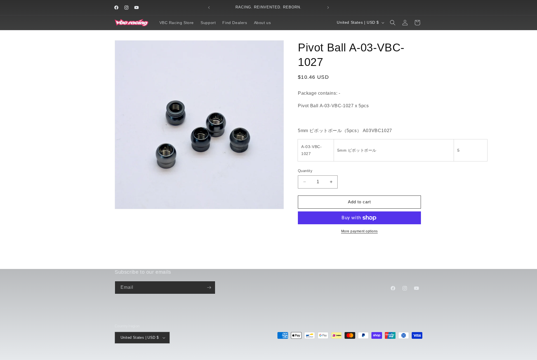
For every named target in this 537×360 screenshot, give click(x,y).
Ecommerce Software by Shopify (172, 357)
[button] (393, 22)
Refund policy (213, 357)
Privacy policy (241, 357)
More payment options (359, 231)
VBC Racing (137, 357)
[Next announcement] (328, 7)
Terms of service (271, 357)
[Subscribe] (209, 287)
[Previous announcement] (209, 7)
